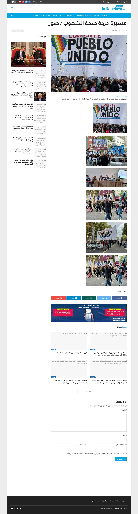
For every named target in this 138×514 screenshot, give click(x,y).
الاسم (124, 435)
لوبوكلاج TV (46, 15)
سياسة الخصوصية (102, 2)
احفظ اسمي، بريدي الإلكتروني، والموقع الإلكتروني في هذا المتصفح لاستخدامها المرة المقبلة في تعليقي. (96, 453)
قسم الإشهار (110, 2)
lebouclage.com (118, 508)
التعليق (124, 410)
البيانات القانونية (118, 2)
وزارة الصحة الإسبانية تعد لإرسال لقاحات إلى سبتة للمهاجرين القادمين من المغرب (23, 84)
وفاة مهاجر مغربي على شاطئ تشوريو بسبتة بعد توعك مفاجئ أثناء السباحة (23, 162)
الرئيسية (104, 15)
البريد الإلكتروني (82, 444)
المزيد (36, 15)
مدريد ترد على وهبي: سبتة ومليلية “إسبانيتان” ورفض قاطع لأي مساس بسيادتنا (23, 151)
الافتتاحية (96, 15)
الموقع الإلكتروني (121, 444)
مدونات (114, 30)
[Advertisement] (69, 477)
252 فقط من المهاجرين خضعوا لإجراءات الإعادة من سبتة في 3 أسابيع (23, 140)
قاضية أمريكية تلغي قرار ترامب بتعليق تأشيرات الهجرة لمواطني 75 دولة (22, 95)
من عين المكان (57, 15)
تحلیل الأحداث (68, 15)
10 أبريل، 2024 (123, 30)
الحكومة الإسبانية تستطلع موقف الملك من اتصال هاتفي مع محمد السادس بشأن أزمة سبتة (29, 61)
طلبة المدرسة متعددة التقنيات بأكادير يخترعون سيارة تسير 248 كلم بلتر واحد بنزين (23, 117)
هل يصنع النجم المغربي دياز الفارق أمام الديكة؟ (71, 353)
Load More (88, 391)
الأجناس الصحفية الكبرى (84, 15)
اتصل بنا (125, 2)
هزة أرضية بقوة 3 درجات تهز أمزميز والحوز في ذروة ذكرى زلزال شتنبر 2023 (22, 106)
